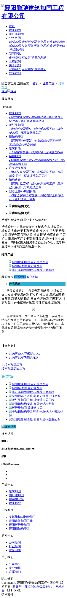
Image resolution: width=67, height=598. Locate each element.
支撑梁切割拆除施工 (22, 516)
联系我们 (40, 69)
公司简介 (15, 69)
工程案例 (15, 61)
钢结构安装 (44, 41)
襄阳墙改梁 (35, 266)
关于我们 (15, 65)
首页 (12, 26)
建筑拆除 (59, 41)
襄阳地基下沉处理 (48, 396)
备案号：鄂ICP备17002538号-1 (32, 586)
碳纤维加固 (16, 34)
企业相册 (28, 69)
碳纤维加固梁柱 (44, 270)
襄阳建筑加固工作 (21, 520)
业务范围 (15, 37)
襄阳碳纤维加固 (19, 524)
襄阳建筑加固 (39, 262)
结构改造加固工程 (13, 368)
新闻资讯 (15, 53)
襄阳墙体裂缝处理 (48, 419)
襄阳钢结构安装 (44, 403)
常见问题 (40, 57)
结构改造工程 (13, 364)
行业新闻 (28, 57)
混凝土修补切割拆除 (22, 191)
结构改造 (46, 45)
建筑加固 (15, 30)
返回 (4, 91)
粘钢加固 (15, 45)
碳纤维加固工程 (44, 399)
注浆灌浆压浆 (30, 45)
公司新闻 (15, 57)
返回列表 (33, 277)
